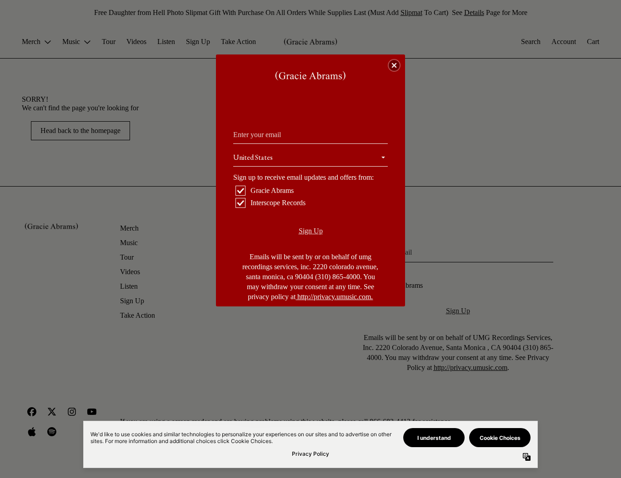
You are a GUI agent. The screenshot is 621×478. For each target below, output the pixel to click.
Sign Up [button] (311, 231)
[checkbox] (311, 191)
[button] (394, 65)
